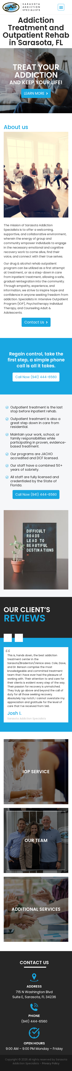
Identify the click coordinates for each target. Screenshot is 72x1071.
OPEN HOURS (34, 1043)
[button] (61, 7)
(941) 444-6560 (34, 1021)
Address (34, 986)
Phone (34, 1015)
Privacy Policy (50, 1063)
